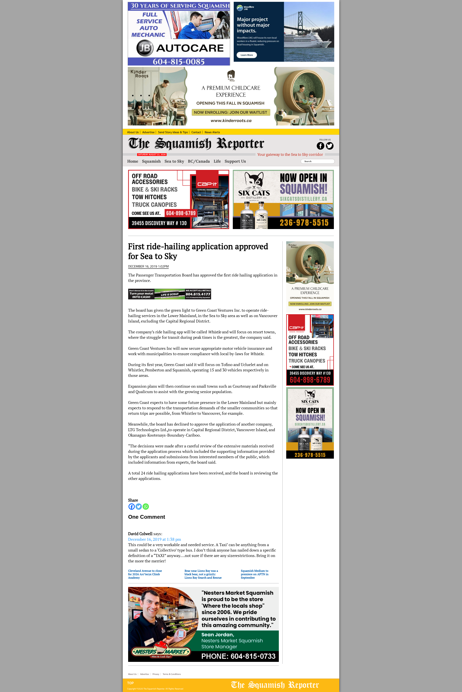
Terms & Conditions (172, 674)
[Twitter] (139, 506)
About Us (132, 674)
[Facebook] (131, 506)
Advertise (144, 674)
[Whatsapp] (146, 506)
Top (130, 683)
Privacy (155, 674)
